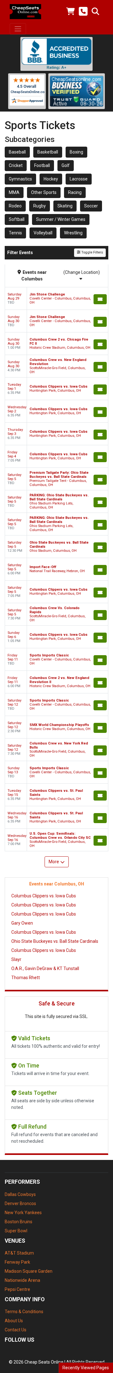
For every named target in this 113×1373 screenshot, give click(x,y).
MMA (14, 192)
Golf (66, 165)
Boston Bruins (18, 1221)
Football (42, 165)
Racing (75, 192)
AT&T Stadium (19, 1253)
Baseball (17, 151)
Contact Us (15, 1329)
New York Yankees (23, 1212)
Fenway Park (17, 1262)
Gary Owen (22, 923)
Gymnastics (20, 178)
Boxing (76, 151)
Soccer (91, 205)
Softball (16, 219)
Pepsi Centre (17, 1289)
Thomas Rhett (25, 977)
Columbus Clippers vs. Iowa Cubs (43, 895)
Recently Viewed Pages (85, 1367)
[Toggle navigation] (18, 28)
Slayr (16, 959)
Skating (65, 205)
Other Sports (43, 192)
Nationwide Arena (22, 1280)
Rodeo (15, 205)
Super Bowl (16, 1230)
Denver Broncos (20, 1203)
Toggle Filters (91, 252)
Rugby (39, 205)
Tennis (15, 232)
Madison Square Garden (28, 1271)
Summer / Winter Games (60, 219)
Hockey (51, 178)
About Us (14, 1320)
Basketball (47, 151)
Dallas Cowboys (20, 1194)
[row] (56, 298)
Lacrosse (79, 178)
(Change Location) (81, 272)
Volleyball (43, 232)
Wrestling (73, 232)
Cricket (16, 165)
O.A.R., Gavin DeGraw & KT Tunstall (45, 968)
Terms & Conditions (24, 1311)
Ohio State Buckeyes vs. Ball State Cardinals (54, 941)
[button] (95, 11)
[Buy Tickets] (100, 299)
